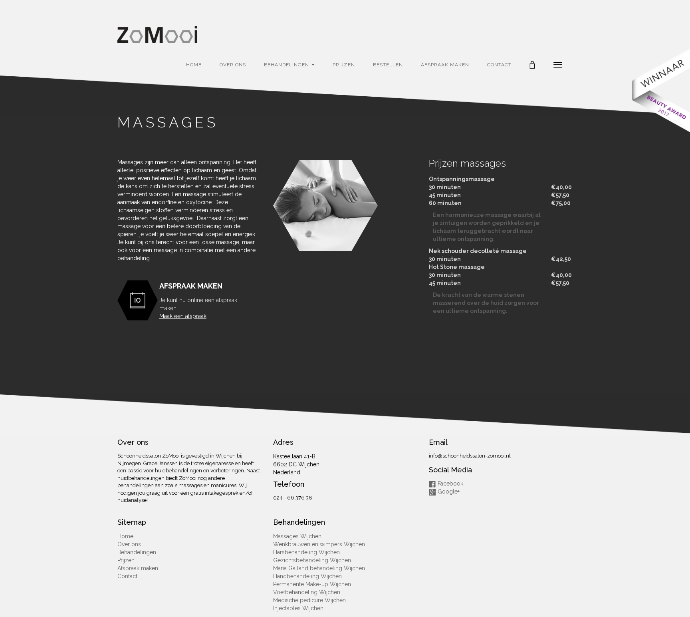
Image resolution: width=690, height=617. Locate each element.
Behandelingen (287, 65)
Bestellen (388, 65)
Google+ (449, 491)
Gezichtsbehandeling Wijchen (312, 560)
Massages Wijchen (297, 536)
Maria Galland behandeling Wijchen (319, 568)
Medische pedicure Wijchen (309, 600)
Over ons (233, 65)
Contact (499, 65)
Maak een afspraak (182, 316)
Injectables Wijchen (298, 608)
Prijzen (344, 65)
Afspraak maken (445, 65)
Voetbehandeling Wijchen (306, 592)
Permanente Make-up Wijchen (312, 584)
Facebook (450, 483)
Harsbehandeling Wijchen (306, 552)
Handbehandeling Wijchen (307, 576)
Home (194, 65)
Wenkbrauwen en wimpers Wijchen (319, 544)
